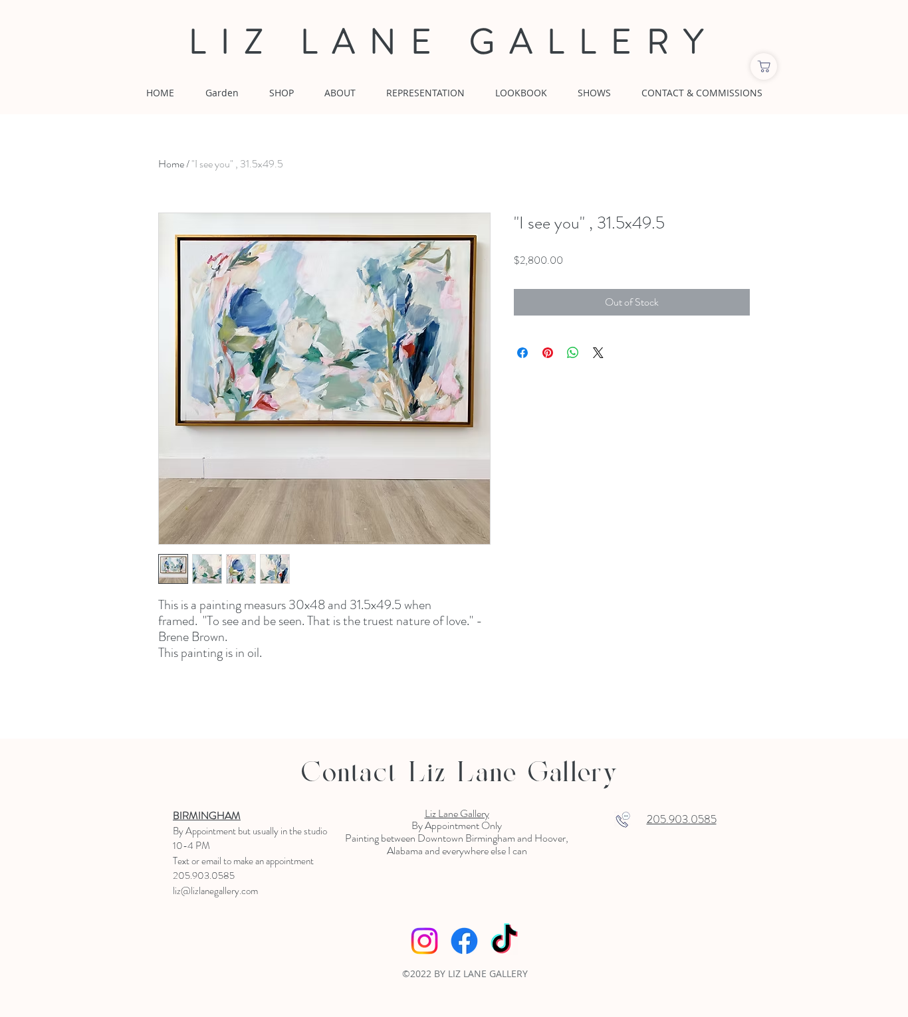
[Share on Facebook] (522, 353)
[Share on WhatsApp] (573, 353)
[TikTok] (504, 941)
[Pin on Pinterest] (548, 353)
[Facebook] (464, 941)
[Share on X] (598, 353)
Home (171, 163)
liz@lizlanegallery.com (215, 890)
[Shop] (763, 66)
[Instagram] (424, 941)
